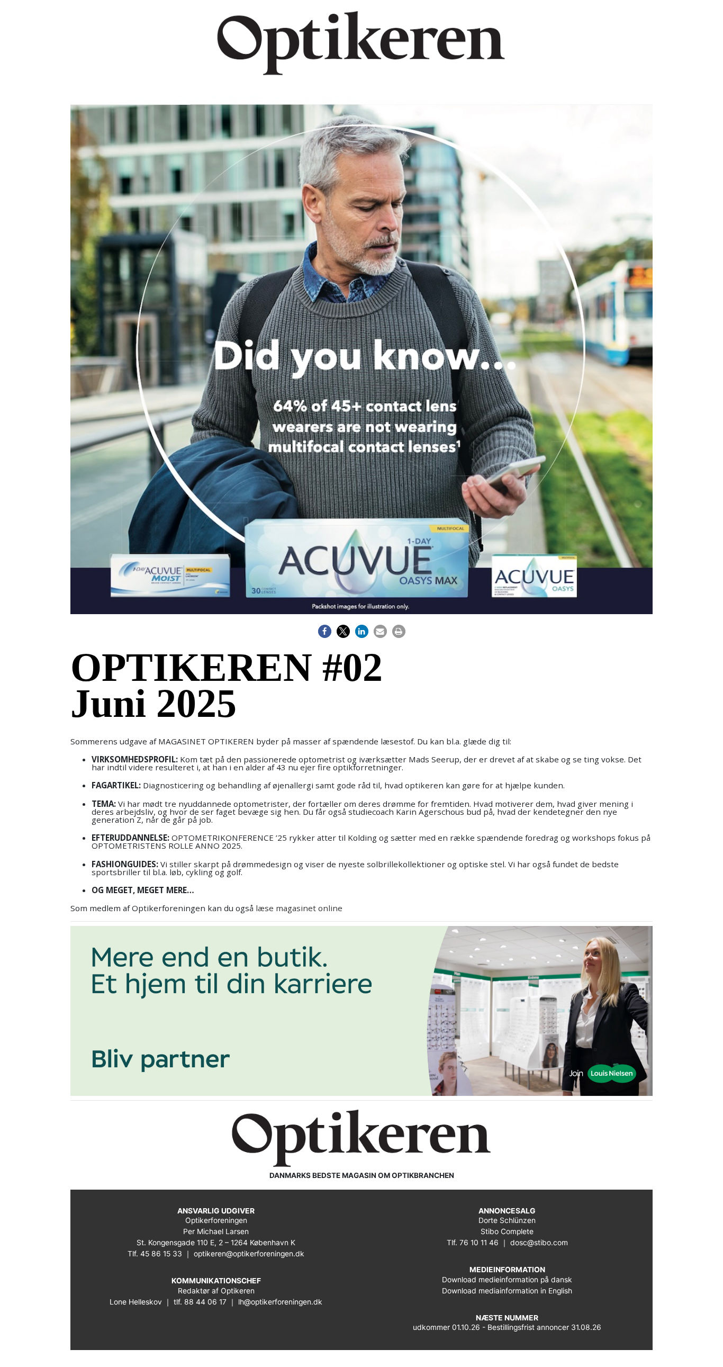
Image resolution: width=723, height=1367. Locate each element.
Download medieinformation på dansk (507, 1279)
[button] (324, 631)
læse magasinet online (299, 908)
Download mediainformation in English (507, 1291)
